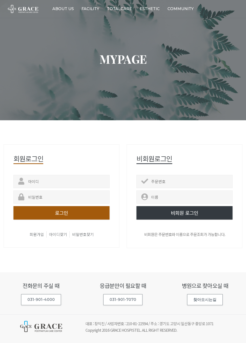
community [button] (180, 8)
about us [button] (63, 8)
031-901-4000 (41, 299)
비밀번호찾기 (83, 234)
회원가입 (37, 234)
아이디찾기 (58, 234)
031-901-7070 (123, 299)
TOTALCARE (119, 8)
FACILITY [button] (90, 8)
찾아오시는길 (204, 299)
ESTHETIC (150, 8)
